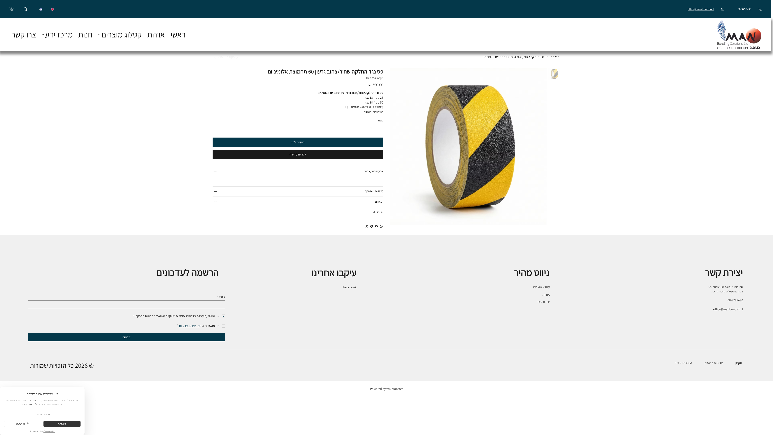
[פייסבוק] (376, 226)
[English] (52, 9)
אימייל (221, 297)
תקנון (739, 363)
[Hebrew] (41, 9)
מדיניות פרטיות (713, 363)
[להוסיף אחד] (363, 128)
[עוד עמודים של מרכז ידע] (43, 35)
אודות (546, 294)
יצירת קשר (543, 302)
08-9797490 (744, 9)
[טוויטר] (367, 226)
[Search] (25, 9)
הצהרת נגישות (683, 363)
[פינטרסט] (372, 226)
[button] (11, 9)
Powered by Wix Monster (386, 389)
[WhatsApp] (381, 226)
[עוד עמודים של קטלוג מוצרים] (99, 35)
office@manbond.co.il (701, 9)
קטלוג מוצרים (541, 287)
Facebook (349, 287)
